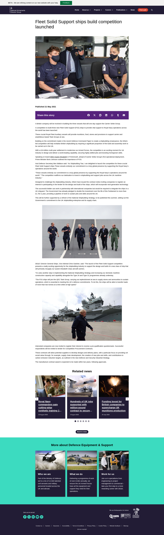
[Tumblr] (118, 115)
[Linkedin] (33, 517)
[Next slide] (127, 398)
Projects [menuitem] (97, 10)
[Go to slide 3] (80, 421)
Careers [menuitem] (108, 10)
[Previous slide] (36, 398)
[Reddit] (100, 115)
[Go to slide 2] (78, 421)
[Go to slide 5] (86, 421)
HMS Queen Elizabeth (58, 157)
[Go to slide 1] (75, 421)
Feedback (66, 3)
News (133, 10)
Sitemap (125, 526)
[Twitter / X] (29, 517)
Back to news (82, 432)
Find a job (142, 10)
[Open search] (152, 10)
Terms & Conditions (78, 526)
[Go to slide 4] (83, 421)
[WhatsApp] (112, 115)
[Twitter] (94, 115)
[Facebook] (88, 115)
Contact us (39, 526)
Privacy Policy (91, 526)
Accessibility (65, 526)
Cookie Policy (103, 526)
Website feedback (115, 526)
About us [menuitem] (85, 10)
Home (77, 10)
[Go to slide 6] (88, 421)
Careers (47, 526)
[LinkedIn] (106, 115)
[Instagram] (41, 517)
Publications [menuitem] (120, 10)
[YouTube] (37, 517)
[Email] (124, 115)
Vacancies (56, 526)
